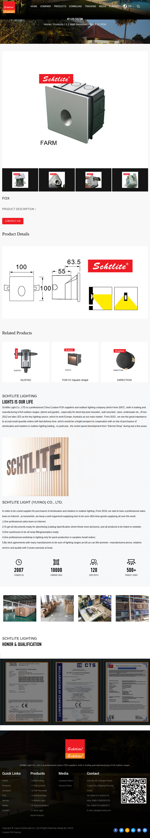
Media (102, 6)
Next (0, 727)
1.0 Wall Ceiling (37, 780)
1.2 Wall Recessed (76, 24)
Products (60, 6)
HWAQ (70, 828)
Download (75, 6)
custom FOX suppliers (66, 765)
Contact (114, 6)
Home (34, 6)
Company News (66, 780)
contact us (13, 221)
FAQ (4, 795)
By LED (70, 19)
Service (5, 800)
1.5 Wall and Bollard (39, 805)
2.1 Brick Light (36, 810)
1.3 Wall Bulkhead (38, 795)
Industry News (65, 785)
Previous (0, 656)
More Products (37, 815)
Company (45, 6)
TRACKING (90, 6)
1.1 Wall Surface (37, 785)
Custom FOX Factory (11, 832)
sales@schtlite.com (99, 810)
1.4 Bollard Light (37, 800)
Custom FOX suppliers (62, 407)
